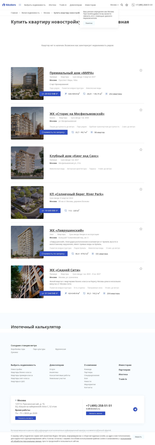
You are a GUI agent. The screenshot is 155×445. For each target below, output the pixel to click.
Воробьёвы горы (18, 349)
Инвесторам (90, 5)
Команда (87, 369)
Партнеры (88, 372)
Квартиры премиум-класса (22, 375)
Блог (86, 378)
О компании (90, 365)
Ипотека (52, 5)
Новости (87, 381)
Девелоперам (76, 5)
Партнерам (124, 369)
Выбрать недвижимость (35, 5)
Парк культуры (39, 349)
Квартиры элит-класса (20, 378)
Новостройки (16, 369)
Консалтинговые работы (60, 375)
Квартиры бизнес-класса (21, 372)
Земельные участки (58, 378)
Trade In (123, 379)
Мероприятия (90, 384)
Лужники (14, 352)
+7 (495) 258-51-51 (144, 5)
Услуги (52, 369)
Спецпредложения (91, 375)
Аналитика (54, 372)
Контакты (88, 387)
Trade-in (62, 5)
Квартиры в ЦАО (18, 381)
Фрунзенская (60, 349)
